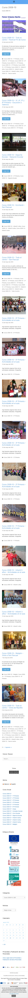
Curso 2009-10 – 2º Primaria (12, 499)
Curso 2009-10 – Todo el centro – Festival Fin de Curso (14, 39)
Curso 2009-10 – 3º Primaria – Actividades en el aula (14, 444)
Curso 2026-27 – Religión (10, 824)
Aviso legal (3, 978)
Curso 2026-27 (7, 793)
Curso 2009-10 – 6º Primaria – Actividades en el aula (14, 319)
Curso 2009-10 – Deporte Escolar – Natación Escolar (12, 156)
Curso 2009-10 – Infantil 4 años (14, 69)
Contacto (12, 979)
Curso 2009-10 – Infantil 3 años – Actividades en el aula (13, 613)
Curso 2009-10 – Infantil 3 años (12, 226)
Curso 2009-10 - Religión (11, 674)
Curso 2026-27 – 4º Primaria (11, 802)
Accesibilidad (17, 979)
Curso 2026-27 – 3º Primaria (11, 800)
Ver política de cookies (14, 993)
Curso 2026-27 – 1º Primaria (11, 796)
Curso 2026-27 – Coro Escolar (11, 813)
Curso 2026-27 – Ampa (9, 809)
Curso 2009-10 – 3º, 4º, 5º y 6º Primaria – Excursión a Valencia (13, 102)
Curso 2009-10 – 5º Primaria (10, 65)
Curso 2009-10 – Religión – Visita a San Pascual (12, 654)
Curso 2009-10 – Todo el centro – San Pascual (12, 258)
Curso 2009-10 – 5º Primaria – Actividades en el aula (14, 361)
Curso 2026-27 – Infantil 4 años (12, 820)
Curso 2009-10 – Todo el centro (11, 291)
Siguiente (8, 747)
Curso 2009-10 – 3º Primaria (12, 123)
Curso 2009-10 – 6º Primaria (15, 128)
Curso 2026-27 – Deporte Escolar (12, 815)
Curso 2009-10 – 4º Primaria (15, 63)
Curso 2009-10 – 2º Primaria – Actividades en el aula (14, 485)
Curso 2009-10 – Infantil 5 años (10, 71)
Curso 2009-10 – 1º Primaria (11, 59)
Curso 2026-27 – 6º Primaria (11, 806)
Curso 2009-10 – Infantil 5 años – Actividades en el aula (13, 571)
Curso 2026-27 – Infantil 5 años (12, 822)
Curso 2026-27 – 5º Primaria (11, 804)
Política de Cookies (20, 978)
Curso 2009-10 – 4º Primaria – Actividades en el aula (14, 402)
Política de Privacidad (10, 978)
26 (10, 938)
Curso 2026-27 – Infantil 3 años (12, 817)
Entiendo (13, 995)
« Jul (4, 944)
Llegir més (6, 54)
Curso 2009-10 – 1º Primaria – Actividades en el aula (13, 527)
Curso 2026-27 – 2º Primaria (11, 798)
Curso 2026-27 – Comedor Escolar (13, 811)
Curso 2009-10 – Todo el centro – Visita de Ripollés (12, 707)
